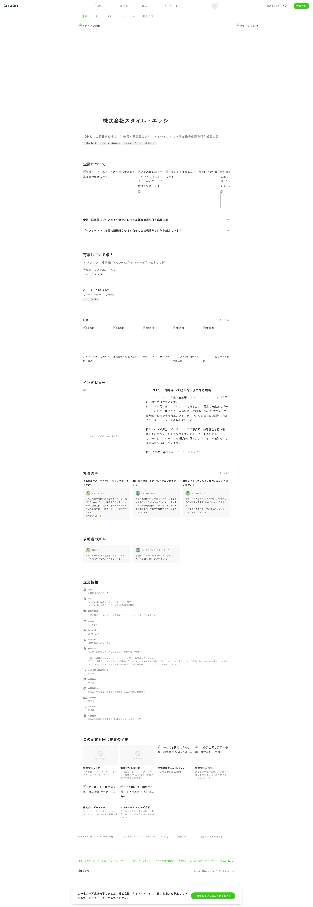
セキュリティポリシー (142, 861)
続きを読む (194, 452)
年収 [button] (145, 6)
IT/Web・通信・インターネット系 (116, 836)
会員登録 (301, 5)
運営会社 (101, 861)
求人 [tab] (97, 16)
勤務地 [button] (124, 6)
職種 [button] (100, 6)
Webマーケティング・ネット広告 (152, 836)
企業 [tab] (84, 16)
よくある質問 (196, 861)
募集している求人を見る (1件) (213, 895)
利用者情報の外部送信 (166, 861)
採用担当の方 (273, 6)
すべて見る (224, 320)
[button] (156, 219)
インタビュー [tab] (127, 16)
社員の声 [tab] (148, 16)
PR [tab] (110, 16)
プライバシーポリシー (119, 861)
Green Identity (227, 861)
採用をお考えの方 (86, 861)
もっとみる (101, 516)
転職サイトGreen (86, 836)
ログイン (287, 6)
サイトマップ (211, 861)
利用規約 (183, 861)
